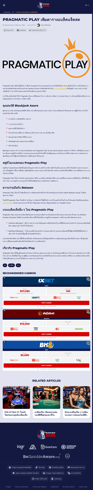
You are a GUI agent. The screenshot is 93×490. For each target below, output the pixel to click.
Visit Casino (46, 303)
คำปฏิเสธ (8, 487)
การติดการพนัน (83, 487)
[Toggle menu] (4, 5)
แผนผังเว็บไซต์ (55, 487)
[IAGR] (21, 447)
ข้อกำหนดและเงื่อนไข (68, 487)
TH (86, 5)
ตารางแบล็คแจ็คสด (60, 88)
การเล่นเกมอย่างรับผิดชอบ (39, 487)
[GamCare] (49, 447)
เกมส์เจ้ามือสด (8, 203)
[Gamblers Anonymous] (32, 447)
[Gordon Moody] (68, 447)
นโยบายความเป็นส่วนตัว (21, 487)
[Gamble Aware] (42, 456)
